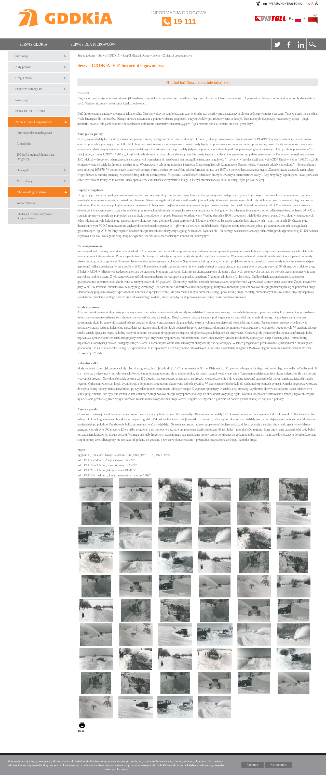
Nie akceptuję (278, 764)
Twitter (277, 44)
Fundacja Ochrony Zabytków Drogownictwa (34, 216)
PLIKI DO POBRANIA (30, 111)
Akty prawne (23, 67)
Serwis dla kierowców (93, 44)
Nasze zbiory (24, 181)
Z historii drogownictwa (31, 192)
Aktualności (24, 143)
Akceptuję (253, 764)
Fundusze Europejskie (28, 89)
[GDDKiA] (65, 18)
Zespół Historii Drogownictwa (33, 122)
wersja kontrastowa (285, 3)
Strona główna (86, 55)
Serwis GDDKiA (33, 44)
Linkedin (300, 44)
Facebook (289, 44)
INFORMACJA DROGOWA (179, 18)
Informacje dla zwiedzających (34, 133)
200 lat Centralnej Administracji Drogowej (36, 157)
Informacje (21, 56)
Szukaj (312, 44)
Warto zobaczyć (26, 203)
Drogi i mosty (23, 78)
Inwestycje (21, 100)
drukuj (81, 730)
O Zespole (23, 170)
